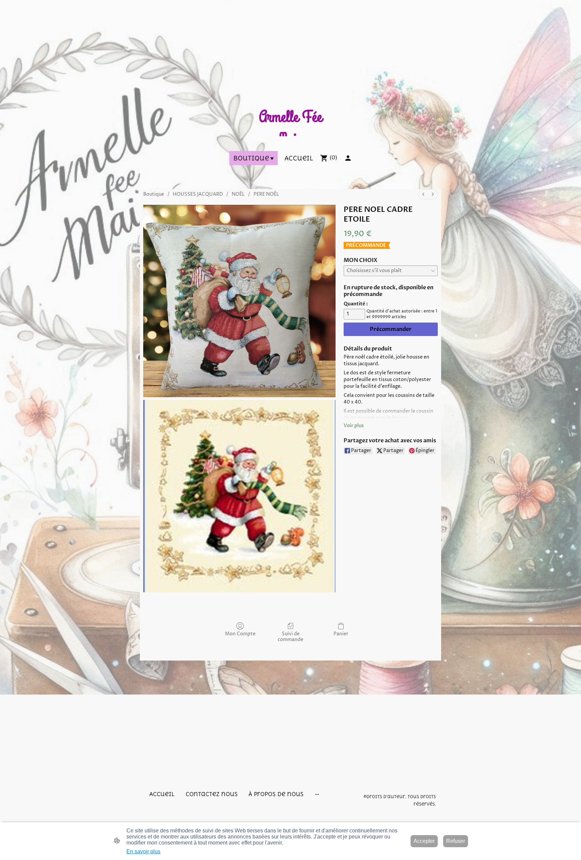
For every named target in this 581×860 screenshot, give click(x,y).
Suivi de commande (290, 637)
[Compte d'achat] (348, 158)
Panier (341, 634)
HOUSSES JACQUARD (198, 194)
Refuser (455, 841)
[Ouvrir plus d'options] (317, 794)
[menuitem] (423, 194)
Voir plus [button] (354, 425)
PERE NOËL (266, 194)
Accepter (424, 841)
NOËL (238, 194)
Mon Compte (240, 634)
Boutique (153, 194)
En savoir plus (143, 851)
